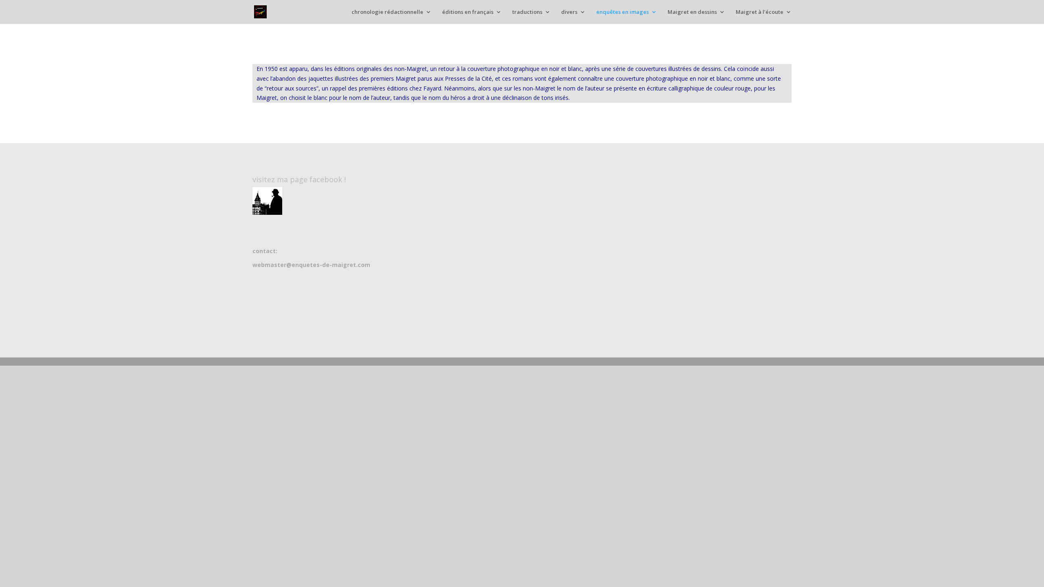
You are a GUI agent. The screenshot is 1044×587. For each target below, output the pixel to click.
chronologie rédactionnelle (387, 12)
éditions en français (467, 12)
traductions (527, 12)
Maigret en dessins (692, 12)
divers (569, 12)
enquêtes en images (622, 12)
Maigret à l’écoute (759, 12)
